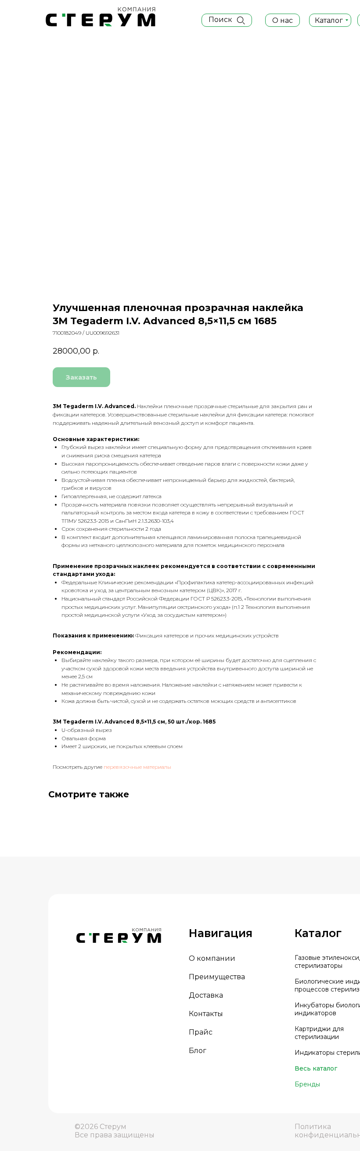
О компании (212, 958)
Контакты (206, 1014)
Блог (197, 1050)
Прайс (200, 1032)
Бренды (307, 1084)
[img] (240, 20)
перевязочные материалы (137, 767)
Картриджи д (316, 1029)
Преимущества (217, 977)
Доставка (206, 995)
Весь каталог (316, 1068)
